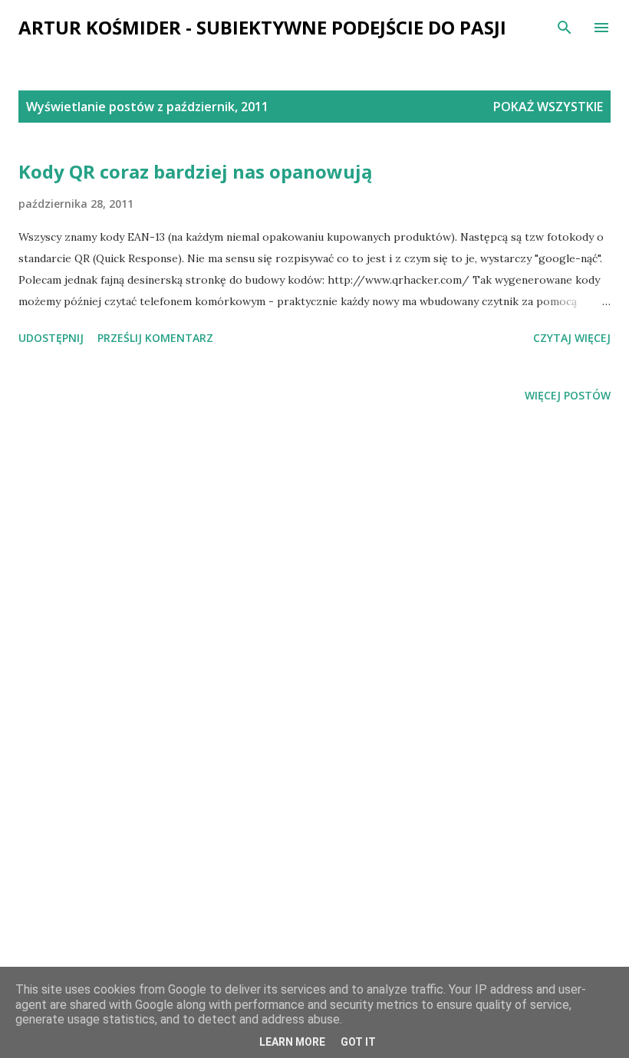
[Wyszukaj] (564, 27)
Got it (358, 1042)
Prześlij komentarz (155, 337)
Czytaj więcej (572, 337)
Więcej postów (568, 395)
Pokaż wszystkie (548, 106)
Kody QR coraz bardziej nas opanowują (195, 171)
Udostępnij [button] (51, 337)
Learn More (292, 1042)
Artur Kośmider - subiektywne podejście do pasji (262, 27)
